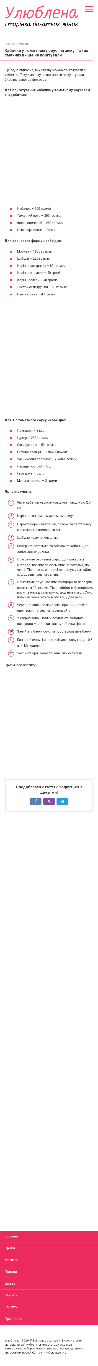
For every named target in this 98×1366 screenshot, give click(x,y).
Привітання (13, 1319)
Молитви (11, 1260)
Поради (11, 1272)
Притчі (10, 1248)
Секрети (11, 1295)
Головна (11, 1236)
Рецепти (11, 1307)
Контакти (39, 1352)
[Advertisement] (49, 151)
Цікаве (10, 1283)
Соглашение (57, 1352)
